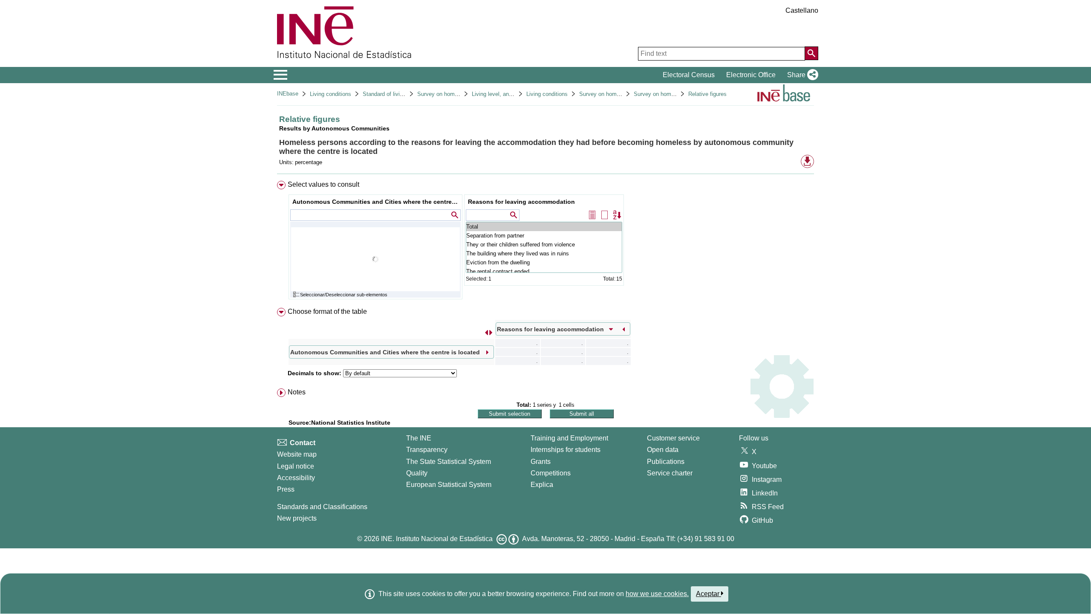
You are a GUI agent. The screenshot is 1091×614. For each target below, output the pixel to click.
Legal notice (295, 466)
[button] (801, 75)
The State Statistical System (448, 461)
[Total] (544, 226)
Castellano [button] (801, 10)
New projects (297, 518)
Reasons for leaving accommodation (521, 201)
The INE (418, 438)
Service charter (670, 473)
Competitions (551, 473)
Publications (665, 461)
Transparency (426, 449)
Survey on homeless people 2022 (675, 94)
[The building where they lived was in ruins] (544, 253)
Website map (297, 454)
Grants (541, 461)
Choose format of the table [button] (327, 311)
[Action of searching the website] (811, 53)
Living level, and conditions (505, 94)
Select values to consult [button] (323, 184)
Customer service (673, 438)
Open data (662, 449)
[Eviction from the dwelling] (544, 262)
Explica (542, 484)
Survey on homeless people (451, 94)
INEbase (287, 93)
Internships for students (565, 449)
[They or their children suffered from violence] (544, 244)
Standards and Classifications (322, 506)
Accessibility (296, 477)
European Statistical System (448, 484)
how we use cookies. (657, 593)
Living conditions (330, 94)
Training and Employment (569, 438)
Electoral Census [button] (689, 74)
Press (285, 489)
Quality (416, 473)
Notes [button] (297, 392)
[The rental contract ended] (544, 271)
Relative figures (707, 94)
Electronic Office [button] (751, 74)
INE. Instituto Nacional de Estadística (437, 538)
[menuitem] (545, 242)
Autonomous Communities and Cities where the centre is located (376, 201)
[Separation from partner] (544, 235)
